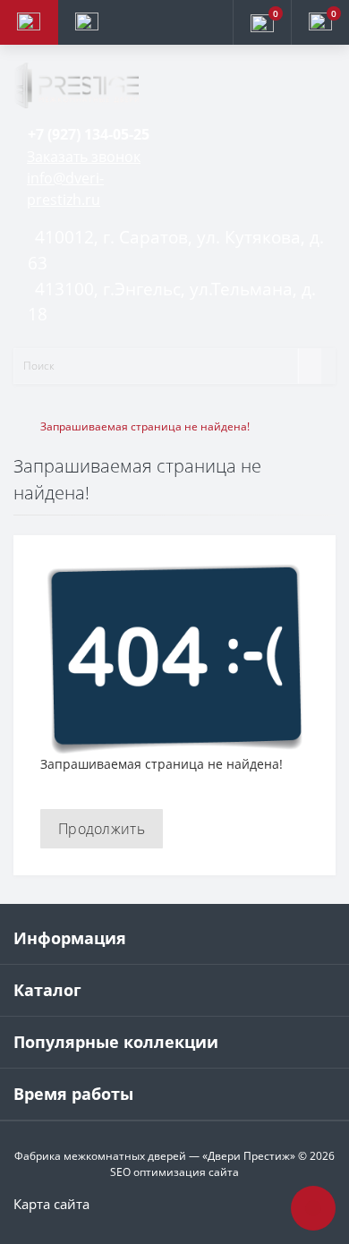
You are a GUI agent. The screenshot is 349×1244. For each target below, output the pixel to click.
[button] (88, 134)
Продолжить (101, 829)
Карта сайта (51, 1204)
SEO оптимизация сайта (174, 1172)
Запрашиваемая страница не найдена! (145, 426)
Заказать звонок (83, 156)
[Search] (309, 366)
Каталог (47, 990)
